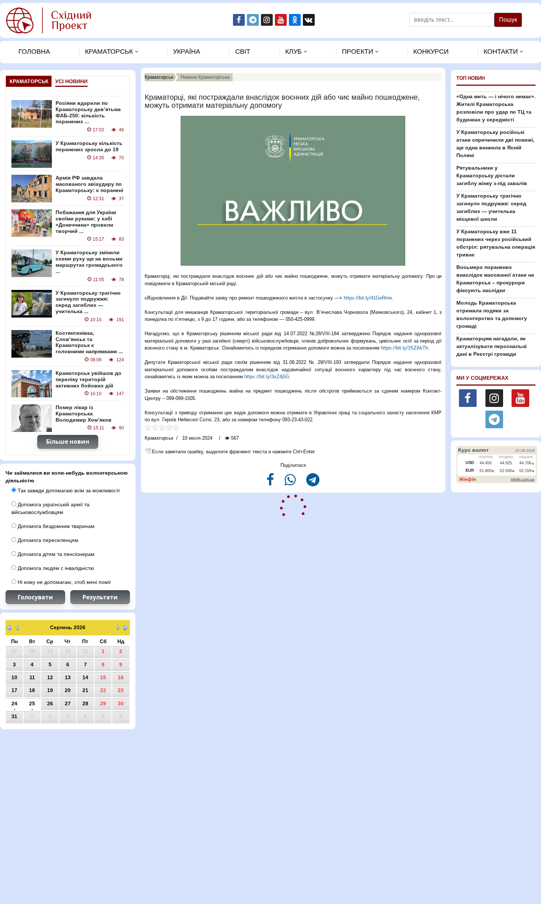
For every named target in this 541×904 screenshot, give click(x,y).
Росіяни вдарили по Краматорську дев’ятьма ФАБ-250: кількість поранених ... (88, 112)
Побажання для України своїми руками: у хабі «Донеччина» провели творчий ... (86, 221)
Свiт (242, 51)
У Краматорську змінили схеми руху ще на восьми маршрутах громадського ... (89, 261)
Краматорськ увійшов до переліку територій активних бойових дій (88, 379)
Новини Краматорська (205, 77)
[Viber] (291, 483)
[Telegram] (313, 483)
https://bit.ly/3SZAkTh (404, 348)
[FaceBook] (271, 483)
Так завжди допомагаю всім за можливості (68, 490)
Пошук (508, 20)
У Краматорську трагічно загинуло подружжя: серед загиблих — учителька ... (88, 302)
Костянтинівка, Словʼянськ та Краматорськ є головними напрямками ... (89, 342)
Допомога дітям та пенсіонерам (55, 554)
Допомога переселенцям (47, 540)
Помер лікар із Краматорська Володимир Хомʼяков (84, 413)
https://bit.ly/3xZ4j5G (266, 376)
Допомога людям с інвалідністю (55, 568)
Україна (186, 51)
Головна (34, 51)
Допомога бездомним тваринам (55, 526)
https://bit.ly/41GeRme (368, 298)
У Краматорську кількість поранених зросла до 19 (89, 146)
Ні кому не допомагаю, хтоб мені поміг (63, 582)
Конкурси (431, 51)
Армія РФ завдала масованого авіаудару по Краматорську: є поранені (89, 184)
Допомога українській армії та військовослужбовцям (50, 508)
